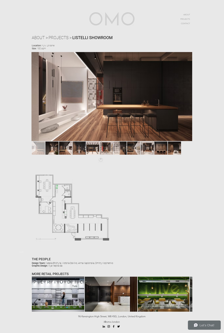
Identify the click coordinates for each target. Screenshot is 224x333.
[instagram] (108, 326)
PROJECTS (185, 19)
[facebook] (113, 326)
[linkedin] (103, 326)
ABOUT (186, 14)
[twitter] (118, 326)
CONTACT (185, 23)
